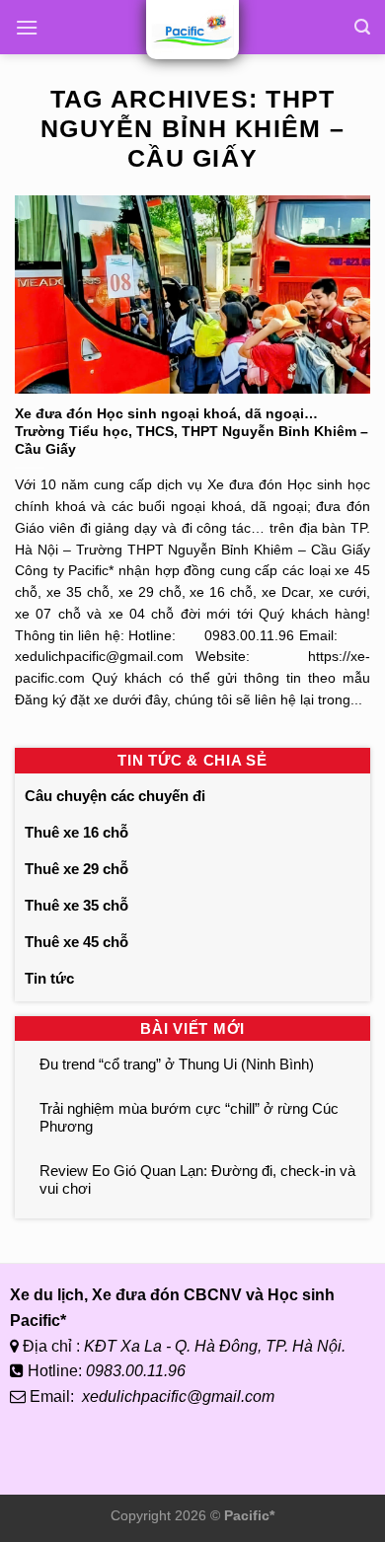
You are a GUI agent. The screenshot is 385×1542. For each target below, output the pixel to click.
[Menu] (26, 27)
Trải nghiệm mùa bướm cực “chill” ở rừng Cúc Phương (189, 1117)
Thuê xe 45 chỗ (76, 941)
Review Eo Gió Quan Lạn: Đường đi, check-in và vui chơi (197, 1179)
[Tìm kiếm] (362, 27)
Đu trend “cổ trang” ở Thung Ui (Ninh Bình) (176, 1064)
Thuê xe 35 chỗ (76, 905)
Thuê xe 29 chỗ (76, 868)
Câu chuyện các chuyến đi (115, 795)
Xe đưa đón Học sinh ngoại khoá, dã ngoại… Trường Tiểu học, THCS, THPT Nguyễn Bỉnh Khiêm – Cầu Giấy (191, 431)
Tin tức (49, 978)
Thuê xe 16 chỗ (76, 832)
